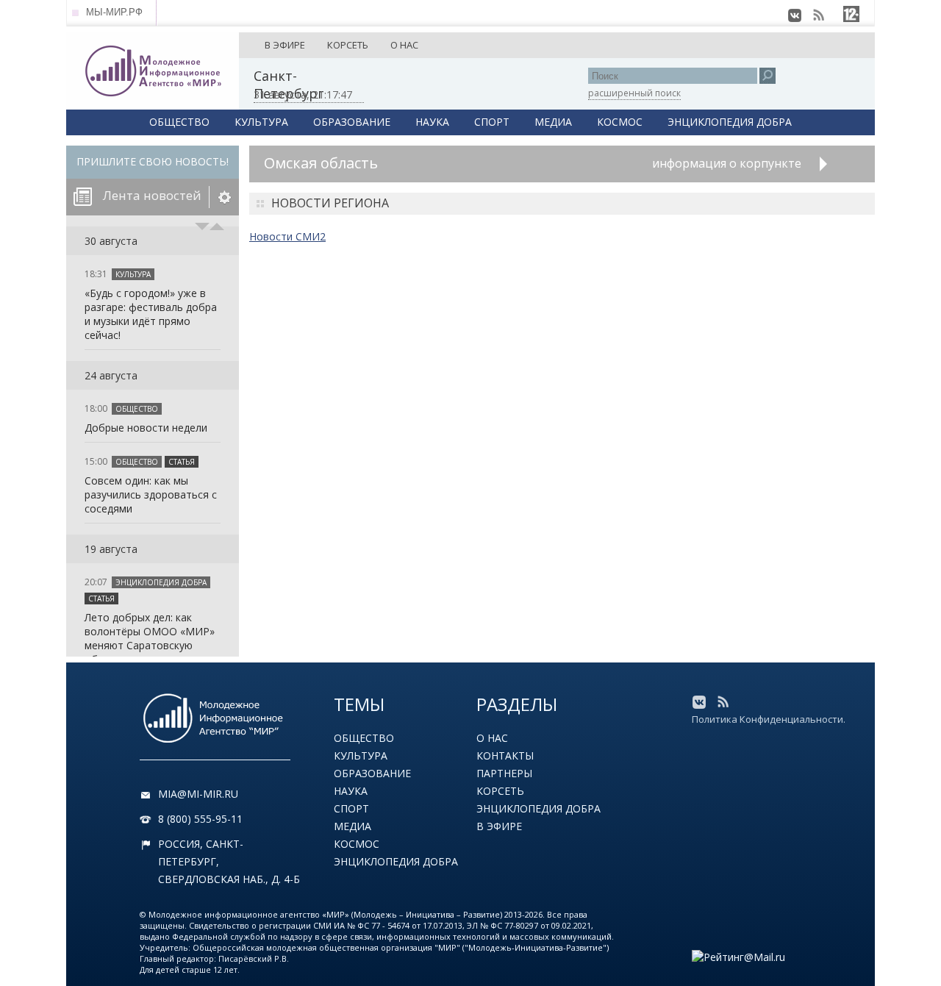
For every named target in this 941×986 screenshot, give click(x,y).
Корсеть (500, 791)
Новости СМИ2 (287, 236)
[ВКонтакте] (794, 15)
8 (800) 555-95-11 (200, 819)
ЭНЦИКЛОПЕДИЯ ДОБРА (730, 122)
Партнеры (504, 773)
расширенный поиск (634, 93)
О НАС (404, 44)
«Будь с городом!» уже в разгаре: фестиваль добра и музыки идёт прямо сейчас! (151, 314)
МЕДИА (553, 122)
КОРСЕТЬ (347, 44)
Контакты (505, 755)
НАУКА (432, 122)
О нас (492, 738)
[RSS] (818, 15)
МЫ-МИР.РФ (114, 12)
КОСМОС (620, 122)
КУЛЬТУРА (261, 122)
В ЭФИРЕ (285, 44)
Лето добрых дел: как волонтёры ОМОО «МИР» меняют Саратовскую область (150, 638)
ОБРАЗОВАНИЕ (351, 122)
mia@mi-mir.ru (198, 794)
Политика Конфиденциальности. (768, 719)
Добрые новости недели (146, 428)
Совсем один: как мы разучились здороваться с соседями (151, 494)
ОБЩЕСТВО (179, 122)
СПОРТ (491, 122)
